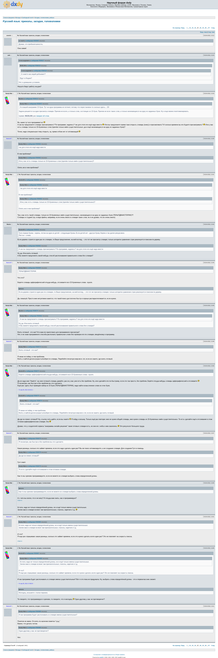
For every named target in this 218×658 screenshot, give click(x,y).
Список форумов (8, 650)
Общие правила (120, 654)
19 (203, 28)
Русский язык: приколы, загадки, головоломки (31, 21)
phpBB (101, 657)
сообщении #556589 (34, 611)
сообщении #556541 (32, 230)
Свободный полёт (27, 650)
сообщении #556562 (34, 144)
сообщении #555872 (35, 104)
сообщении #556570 (31, 311)
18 (200, 28)
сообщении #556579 (34, 438)
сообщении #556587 (32, 553)
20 (205, 28)
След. (213, 28)
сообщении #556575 (32, 396)
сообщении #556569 (34, 268)
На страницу (176, 28)
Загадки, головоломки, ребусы (44, 650)
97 (209, 28)
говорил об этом (42, 116)
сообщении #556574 (34, 347)
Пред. (183, 28)
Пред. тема (203, 32)
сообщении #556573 (32, 371)
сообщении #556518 (40, 71)
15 (192, 28)
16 (195, 28)
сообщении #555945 (32, 41)
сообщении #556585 (34, 522)
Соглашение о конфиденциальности (103, 654)
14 (190, 28)
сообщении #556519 (34, 66)
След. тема (211, 32)
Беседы (18, 650)
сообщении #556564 (32, 180)
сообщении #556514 (31, 99)
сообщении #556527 (37, 60)
